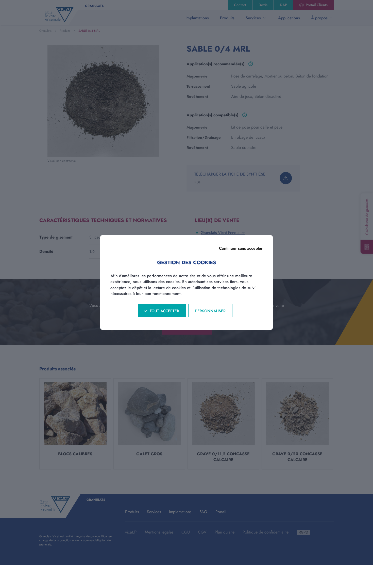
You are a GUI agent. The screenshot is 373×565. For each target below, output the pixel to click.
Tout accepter (164, 311)
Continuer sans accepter (241, 248)
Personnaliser (210, 311)
